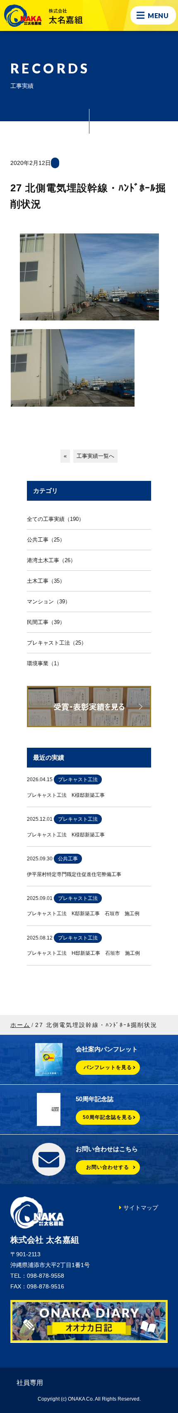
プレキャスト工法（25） (57, 643)
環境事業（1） (44, 663)
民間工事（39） (46, 622)
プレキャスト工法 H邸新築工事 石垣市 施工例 (83, 953)
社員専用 (30, 1382)
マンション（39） (48, 601)
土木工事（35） (46, 581)
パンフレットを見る (108, 1067)
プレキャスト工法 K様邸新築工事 (66, 795)
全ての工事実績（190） (55, 519)
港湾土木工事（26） (51, 560)
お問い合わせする (107, 1167)
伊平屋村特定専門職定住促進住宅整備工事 (74, 874)
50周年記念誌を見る (107, 1117)
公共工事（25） (46, 540)
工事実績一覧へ (95, 456)
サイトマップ (140, 1207)
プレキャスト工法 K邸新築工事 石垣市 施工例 (83, 913)
